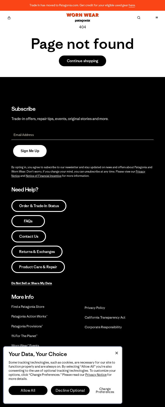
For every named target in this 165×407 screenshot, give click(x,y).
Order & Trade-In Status (39, 206)
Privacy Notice (96, 375)
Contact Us (28, 236)
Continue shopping (82, 61)
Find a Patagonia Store (27, 307)
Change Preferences (105, 390)
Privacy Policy (95, 308)
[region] (62, 375)
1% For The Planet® (24, 336)
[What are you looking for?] (139, 17)
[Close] (116, 353)
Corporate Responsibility (103, 327)
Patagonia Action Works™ (29, 316)
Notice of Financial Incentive (43, 176)
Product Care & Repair (38, 267)
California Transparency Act (105, 317)
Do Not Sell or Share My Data (31, 283)
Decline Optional (70, 390)
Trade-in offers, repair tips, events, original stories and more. (59, 118)
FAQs (28, 221)
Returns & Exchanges (37, 251)
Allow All (28, 390)
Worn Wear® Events (25, 346)
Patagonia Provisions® (27, 326)
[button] (9, 17)
